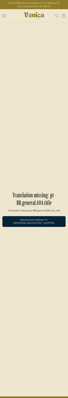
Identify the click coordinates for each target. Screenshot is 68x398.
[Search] (57, 16)
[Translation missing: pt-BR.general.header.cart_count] (64, 16)
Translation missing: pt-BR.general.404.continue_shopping (34, 221)
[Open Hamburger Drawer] (4, 16)
